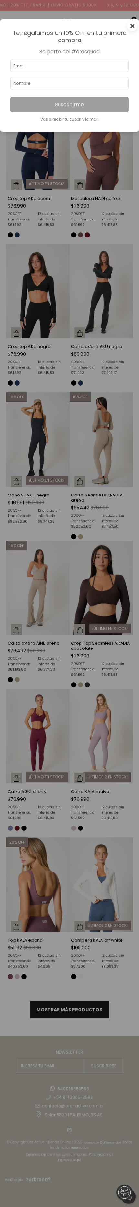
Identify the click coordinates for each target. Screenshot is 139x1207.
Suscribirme (69, 104)
